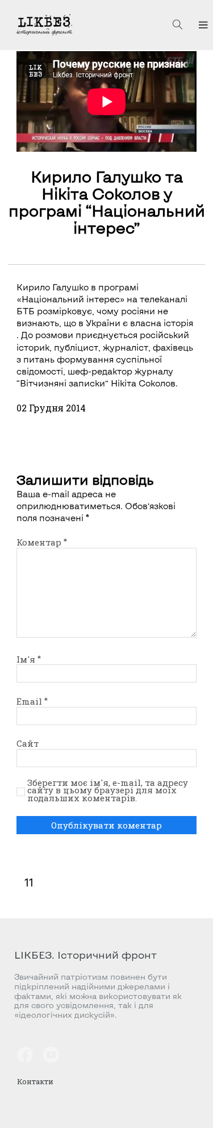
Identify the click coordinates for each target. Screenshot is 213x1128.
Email (32, 701)
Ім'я (28, 659)
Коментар (41, 542)
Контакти (35, 1081)
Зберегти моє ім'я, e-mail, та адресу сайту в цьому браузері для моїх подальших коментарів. (107, 790)
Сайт (27, 743)
